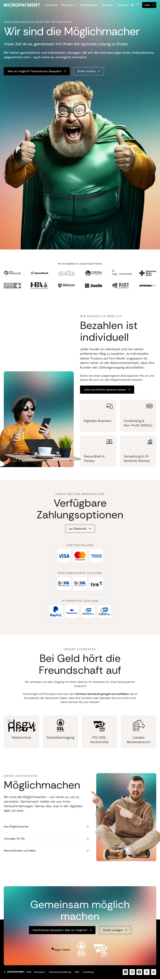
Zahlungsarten (89, 5)
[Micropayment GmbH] (22, 5)
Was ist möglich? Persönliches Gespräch (34, 71)
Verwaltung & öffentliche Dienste (137, 458)
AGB (77, 972)
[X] (147, 972)
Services (106, 5)
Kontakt (123, 5)
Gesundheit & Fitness (94, 458)
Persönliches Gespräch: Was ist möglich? (60, 930)
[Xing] (153, 972)
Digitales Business (97, 421)
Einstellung (88, 972)
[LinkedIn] (125, 972)
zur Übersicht (78, 528)
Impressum (39, 972)
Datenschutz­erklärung (60, 972)
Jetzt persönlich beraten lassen (105, 389)
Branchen (67, 5)
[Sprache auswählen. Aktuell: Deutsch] (138, 4)
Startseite (51, 5)
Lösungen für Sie (14, 838)
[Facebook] (139, 972)
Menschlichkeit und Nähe (20, 850)
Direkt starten (86, 71)
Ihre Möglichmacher (16, 826)
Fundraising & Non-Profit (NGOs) (138, 423)
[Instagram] (132, 972)
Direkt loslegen (113, 930)
